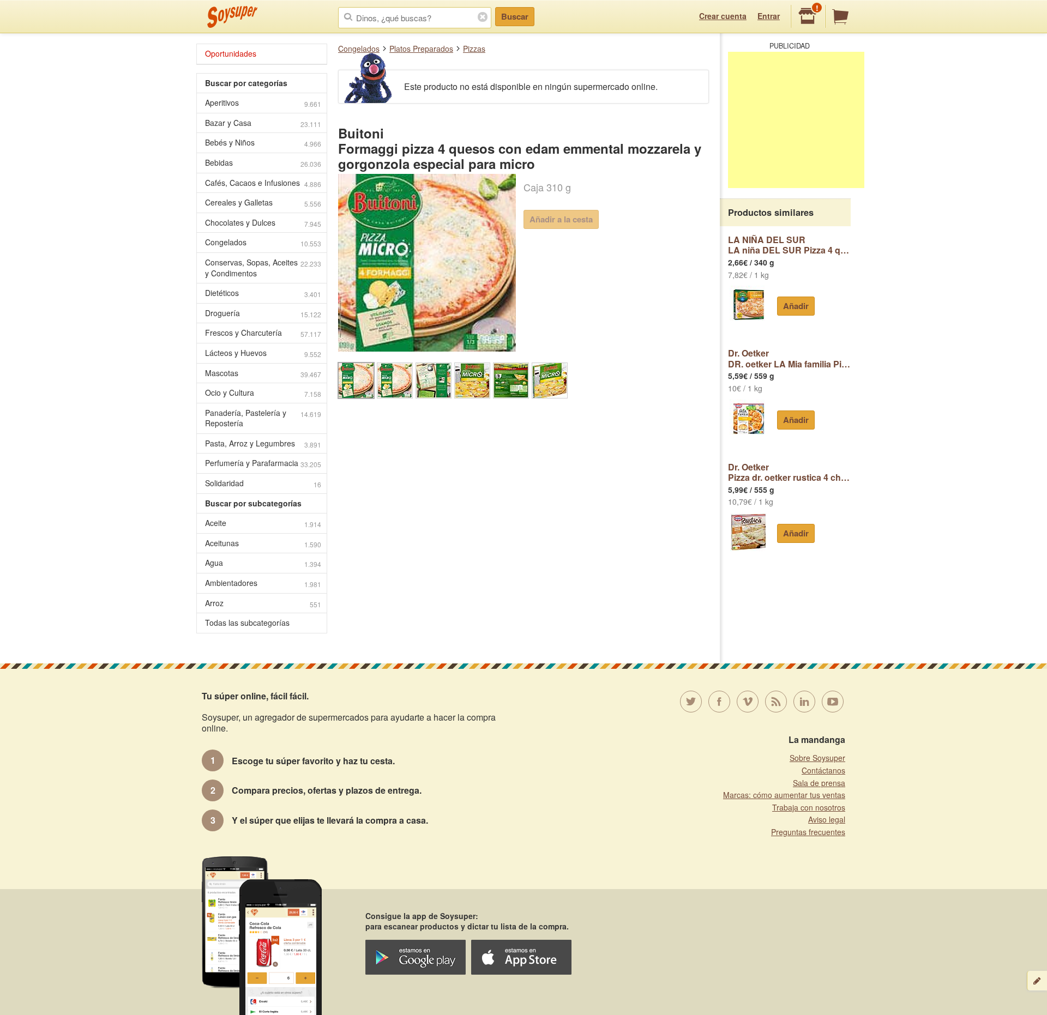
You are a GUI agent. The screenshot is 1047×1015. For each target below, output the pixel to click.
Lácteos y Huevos (263, 353)
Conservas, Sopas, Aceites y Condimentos (263, 268)
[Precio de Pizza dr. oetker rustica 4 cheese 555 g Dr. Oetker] (748, 532)
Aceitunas (263, 543)
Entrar (768, 15)
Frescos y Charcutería (263, 333)
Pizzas (474, 48)
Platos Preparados (421, 48)
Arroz (263, 603)
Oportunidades (230, 53)
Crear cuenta (723, 15)
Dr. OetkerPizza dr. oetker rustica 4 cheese (789, 472)
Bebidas (263, 162)
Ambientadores (263, 583)
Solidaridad (263, 483)
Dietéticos (263, 293)
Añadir (796, 306)
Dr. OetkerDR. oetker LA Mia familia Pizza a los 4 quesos (789, 358)
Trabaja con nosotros (808, 807)
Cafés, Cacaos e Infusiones (263, 183)
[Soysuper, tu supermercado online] (232, 17)
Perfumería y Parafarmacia (263, 463)
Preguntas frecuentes (808, 831)
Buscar (514, 16)
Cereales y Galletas (263, 202)
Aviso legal (826, 819)
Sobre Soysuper (817, 757)
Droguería (263, 313)
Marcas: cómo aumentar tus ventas (784, 794)
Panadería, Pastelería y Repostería (263, 418)
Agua (263, 563)
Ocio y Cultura (263, 392)
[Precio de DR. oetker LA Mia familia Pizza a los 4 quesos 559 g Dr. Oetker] (748, 419)
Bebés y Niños (263, 142)
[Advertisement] (796, 120)
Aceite (263, 523)
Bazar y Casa (263, 123)
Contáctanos (823, 770)
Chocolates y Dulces (263, 222)
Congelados (359, 48)
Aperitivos (263, 102)
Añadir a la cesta (561, 219)
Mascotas (263, 373)
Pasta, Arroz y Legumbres (263, 443)
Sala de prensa (819, 782)
